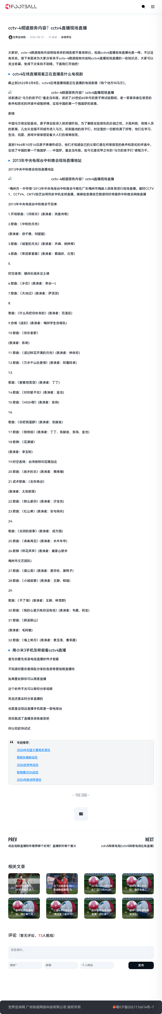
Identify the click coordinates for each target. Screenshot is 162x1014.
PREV (12, 839)
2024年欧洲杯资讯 (29, 779)
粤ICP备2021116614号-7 (135, 1007)
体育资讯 (66, 37)
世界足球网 (19, 37)
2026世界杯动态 (27, 765)
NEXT (149, 839)
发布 (141, 965)
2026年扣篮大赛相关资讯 (33, 750)
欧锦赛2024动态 (27, 772)
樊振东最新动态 (27, 757)
